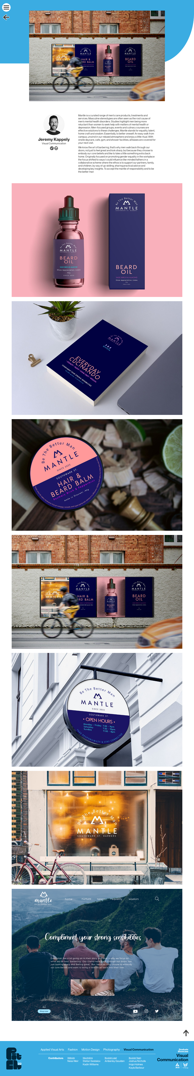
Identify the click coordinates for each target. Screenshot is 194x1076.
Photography (111, 1049)
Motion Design (91, 1049)
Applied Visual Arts (52, 1049)
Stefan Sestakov (91, 1061)
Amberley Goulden (115, 1061)
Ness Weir (73, 1061)
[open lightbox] (97, 56)
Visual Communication (139, 1049)
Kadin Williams (91, 1064)
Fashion (73, 1049)
